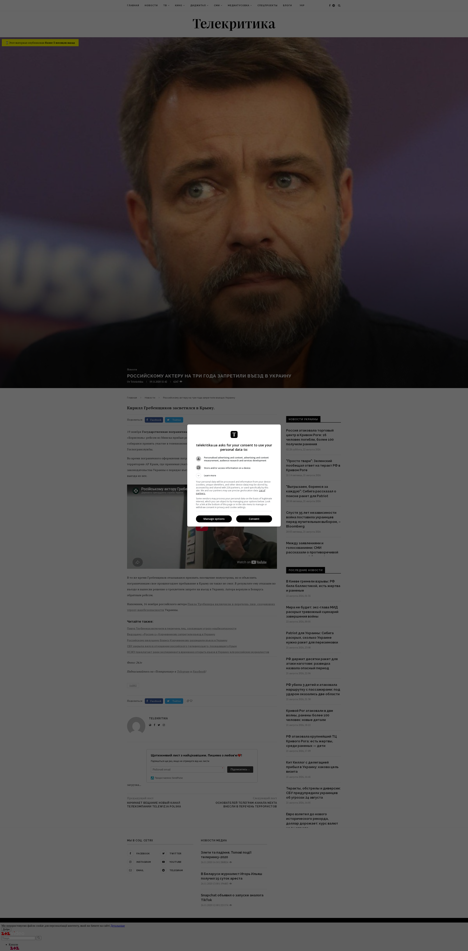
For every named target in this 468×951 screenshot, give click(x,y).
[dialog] (234, 475)
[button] (234, 475)
